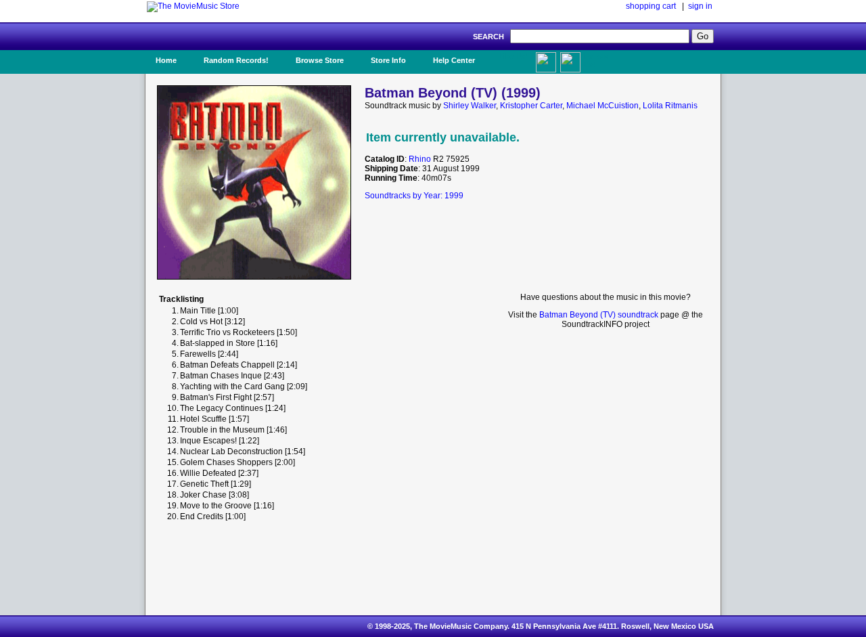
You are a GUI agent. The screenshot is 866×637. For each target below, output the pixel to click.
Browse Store (320, 60)
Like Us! (513, 56)
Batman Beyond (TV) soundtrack (598, 315)
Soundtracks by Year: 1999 (414, 195)
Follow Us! (596, 60)
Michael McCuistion (602, 105)
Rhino (420, 159)
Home (166, 60)
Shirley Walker (469, 105)
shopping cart (651, 6)
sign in (700, 6)
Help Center (454, 60)
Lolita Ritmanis (670, 105)
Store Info (388, 60)
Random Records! (236, 60)
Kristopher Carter (531, 105)
